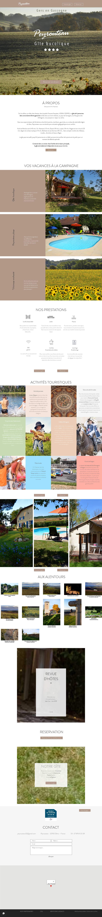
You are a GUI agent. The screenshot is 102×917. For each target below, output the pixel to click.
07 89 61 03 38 (79, 833)
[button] (13, 191)
